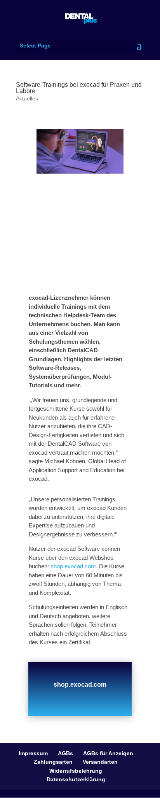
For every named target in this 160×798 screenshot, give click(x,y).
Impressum (33, 753)
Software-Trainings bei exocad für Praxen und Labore (79, 87)
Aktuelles (27, 98)
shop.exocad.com (72, 566)
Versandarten (100, 762)
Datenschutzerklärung (76, 779)
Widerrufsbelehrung (75, 771)
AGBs (65, 753)
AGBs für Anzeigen (108, 753)
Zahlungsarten (53, 762)
